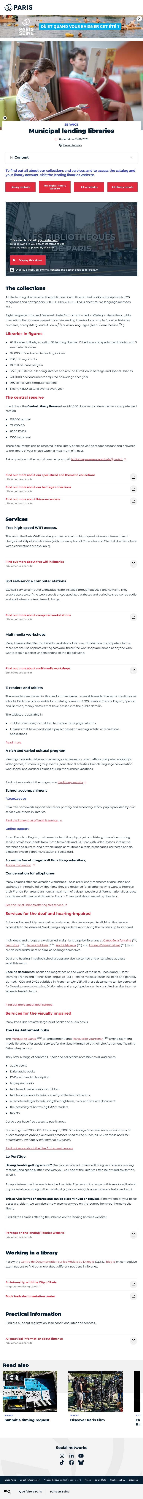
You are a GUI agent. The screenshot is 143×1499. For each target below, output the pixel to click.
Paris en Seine (59, 1491)
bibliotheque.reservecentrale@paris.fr (97, 459)
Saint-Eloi (12, 945)
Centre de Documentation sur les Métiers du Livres (56, 1261)
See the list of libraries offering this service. (35, 905)
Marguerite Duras (24, 1038)
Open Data (101, 1480)
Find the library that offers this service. (32, 820)
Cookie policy (117, 1480)
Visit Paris (10, 1480)
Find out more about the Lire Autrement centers (39, 1148)
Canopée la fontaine (117, 940)
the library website (70, 782)
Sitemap (133, 1480)
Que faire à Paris (30, 1491)
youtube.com (49, 240)
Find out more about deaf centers (29, 1004)
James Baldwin (37, 945)
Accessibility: (62, 1480)
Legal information (30, 1480)
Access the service (18, 865)
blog (109, 1261)
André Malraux (66, 945)
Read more (13, 742)
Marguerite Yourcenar (87, 1038)
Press (88, 1480)
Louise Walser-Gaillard (104, 945)
